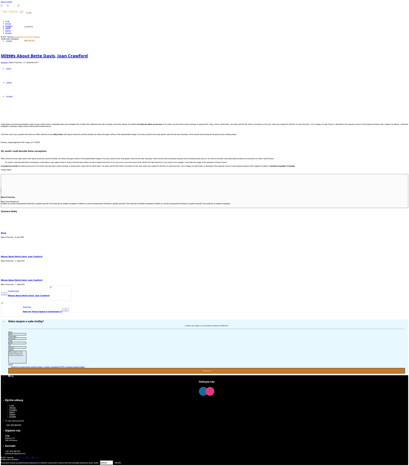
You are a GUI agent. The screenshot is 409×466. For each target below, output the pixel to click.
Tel (9, 345)
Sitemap (37, 37)
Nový (3, 233)
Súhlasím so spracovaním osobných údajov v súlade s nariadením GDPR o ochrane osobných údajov (48, 367)
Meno (10, 332)
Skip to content (6, 2)
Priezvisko (12, 336)
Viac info (117, 463)
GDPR (10, 365)
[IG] (210, 391)
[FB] (203, 391)
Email (10, 341)
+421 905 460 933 (13, 425)
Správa (10, 350)
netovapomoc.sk (20, 458)
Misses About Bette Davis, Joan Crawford (44, 56)
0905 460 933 (29, 41)
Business (4, 63)
